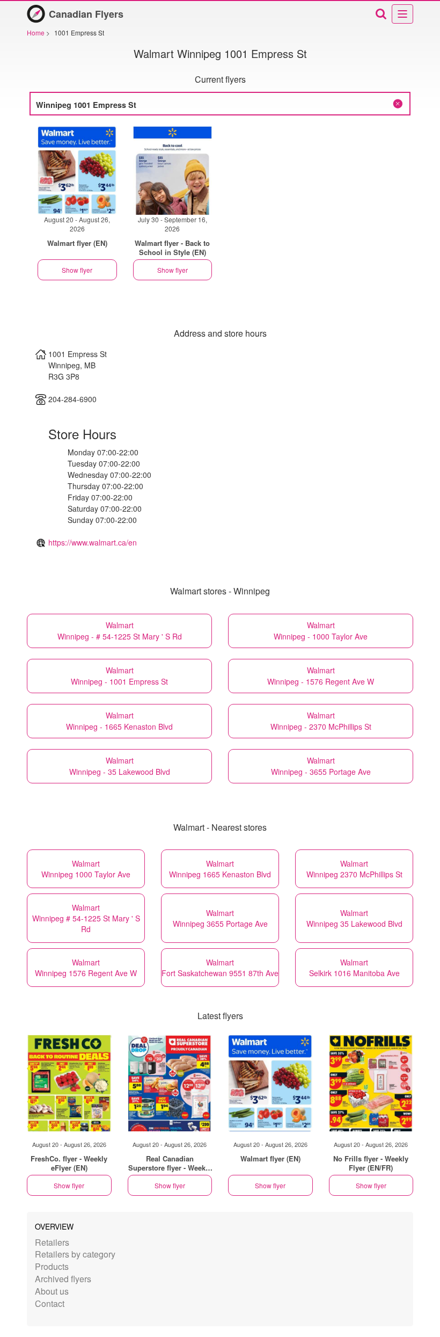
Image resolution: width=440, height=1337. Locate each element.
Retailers (52, 1242)
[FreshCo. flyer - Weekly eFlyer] (69, 1083)
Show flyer (77, 269)
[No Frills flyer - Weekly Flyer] (371, 1083)
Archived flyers (63, 1279)
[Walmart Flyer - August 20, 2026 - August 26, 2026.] (77, 170)
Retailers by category (75, 1254)
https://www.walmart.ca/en (92, 542)
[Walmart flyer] (270, 1083)
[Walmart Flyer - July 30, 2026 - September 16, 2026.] (172, 170)
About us (52, 1291)
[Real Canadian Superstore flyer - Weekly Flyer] (170, 1083)
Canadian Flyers (86, 14)
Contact (49, 1303)
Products (52, 1266)
